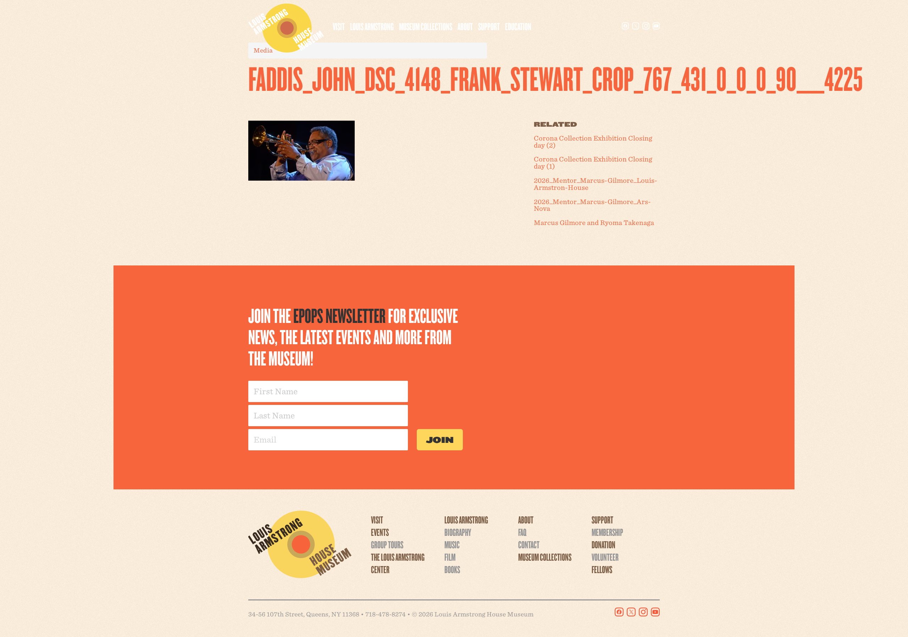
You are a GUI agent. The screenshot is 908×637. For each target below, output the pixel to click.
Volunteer (605, 556)
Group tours (387, 544)
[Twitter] (635, 25)
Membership (607, 532)
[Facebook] (625, 25)
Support (489, 26)
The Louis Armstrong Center (398, 563)
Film (449, 556)
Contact (528, 544)
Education (518, 26)
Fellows (602, 569)
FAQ (522, 532)
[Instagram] (645, 25)
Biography (457, 532)
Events (380, 532)
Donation (603, 544)
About (465, 26)
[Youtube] (656, 25)
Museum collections (425, 26)
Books (452, 569)
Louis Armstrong (372, 26)
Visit (339, 26)
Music (452, 544)
